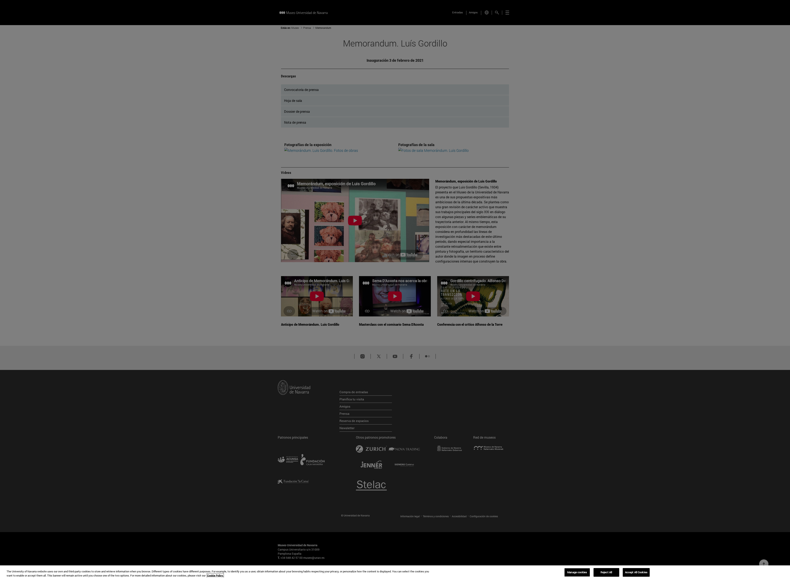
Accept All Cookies (636, 572)
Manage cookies (577, 572)
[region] (395, 572)
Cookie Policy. (215, 575)
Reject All (606, 572)
